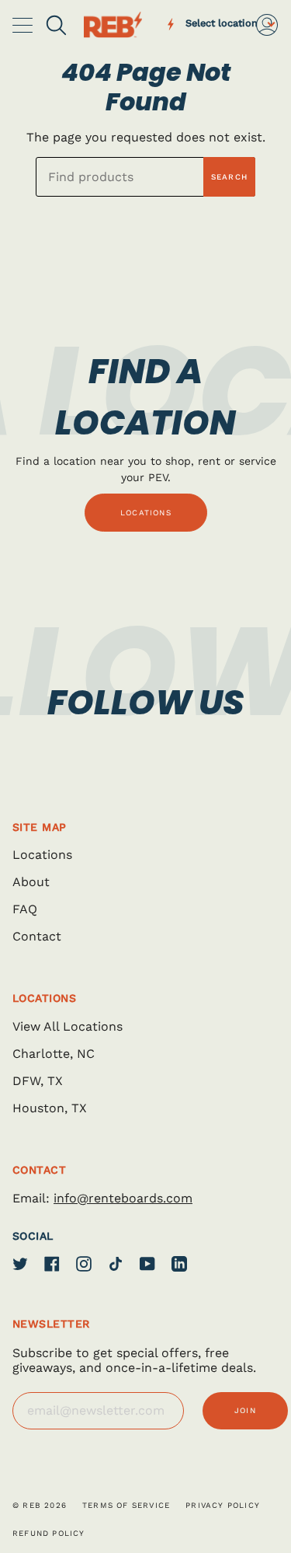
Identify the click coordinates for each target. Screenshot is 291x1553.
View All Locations (67, 1026)
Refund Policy (48, 1533)
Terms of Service (126, 1505)
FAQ (24, 909)
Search (229, 177)
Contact (36, 936)
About (31, 881)
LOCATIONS (145, 512)
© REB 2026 (39, 1505)
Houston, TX (49, 1108)
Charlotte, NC (53, 1053)
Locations (42, 854)
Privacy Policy (222, 1505)
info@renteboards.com (123, 1198)
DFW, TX (37, 1080)
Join (245, 1410)
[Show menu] (24, 25)
